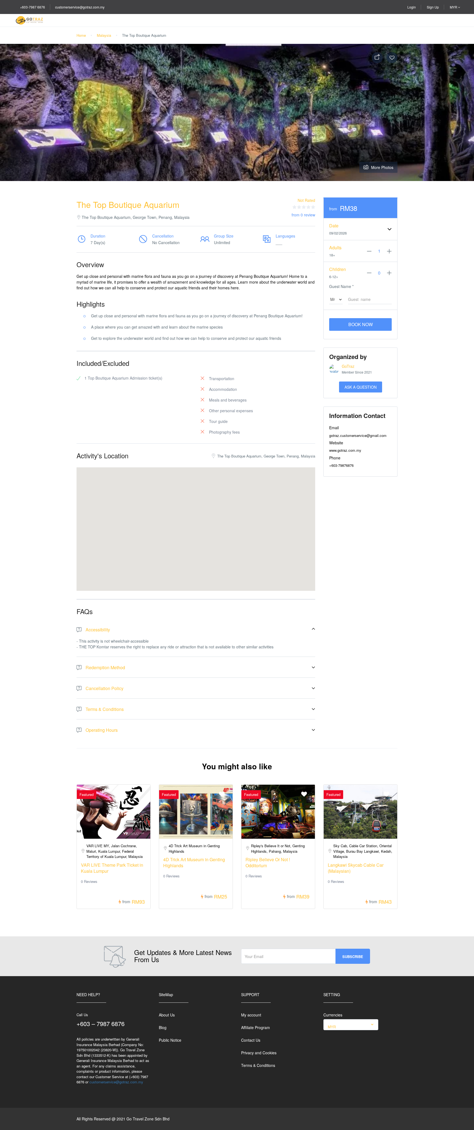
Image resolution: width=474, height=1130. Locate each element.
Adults (335, 247)
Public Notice (170, 1040)
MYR (454, 7)
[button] (195, 522)
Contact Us (250, 1040)
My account (251, 1015)
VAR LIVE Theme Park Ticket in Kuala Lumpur (112, 868)
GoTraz (348, 366)
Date (333, 225)
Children (337, 269)
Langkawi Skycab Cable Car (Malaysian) (355, 868)
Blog (163, 1027)
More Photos (382, 167)
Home (81, 35)
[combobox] (350, 1024)
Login (411, 7)
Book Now (360, 324)
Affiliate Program (255, 1027)
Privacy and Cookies (258, 1052)
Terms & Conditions (258, 1065)
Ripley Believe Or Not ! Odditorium (268, 862)
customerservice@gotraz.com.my (80, 7)
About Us (167, 1015)
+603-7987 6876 (32, 7)
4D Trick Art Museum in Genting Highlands (194, 862)
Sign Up (433, 7)
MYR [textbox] (332, 1026)
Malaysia (104, 35)
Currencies (332, 1015)
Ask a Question (361, 387)
